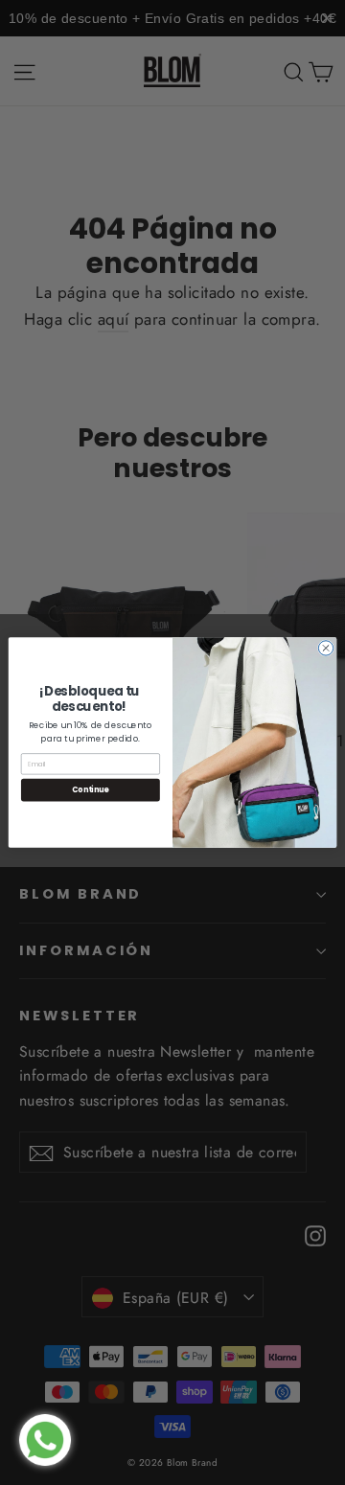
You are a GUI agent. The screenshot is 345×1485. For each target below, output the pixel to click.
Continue (90, 790)
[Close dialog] (325, 648)
